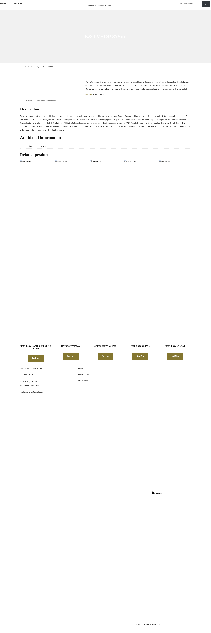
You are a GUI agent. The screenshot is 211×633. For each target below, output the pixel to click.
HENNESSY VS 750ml (70, 346)
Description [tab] (27, 101)
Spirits (27, 67)
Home (22, 67)
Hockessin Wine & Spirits (100, 2)
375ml (43, 146)
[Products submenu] (10, 3)
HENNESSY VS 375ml (175, 346)
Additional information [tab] (46, 101)
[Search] (206, 4)
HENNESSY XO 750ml (140, 346)
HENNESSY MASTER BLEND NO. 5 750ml (35, 347)
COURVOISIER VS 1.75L (105, 346)
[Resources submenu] (25, 3)
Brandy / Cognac (36, 67)
